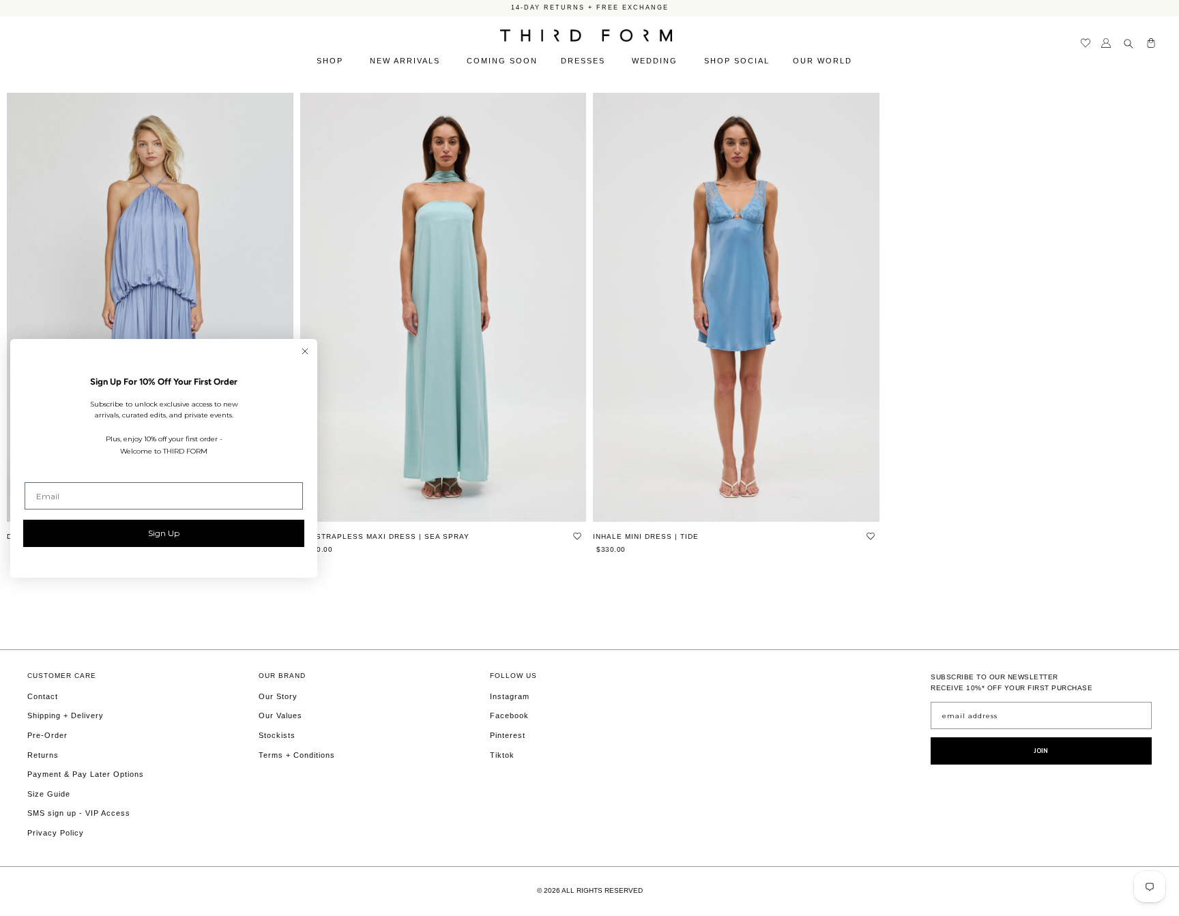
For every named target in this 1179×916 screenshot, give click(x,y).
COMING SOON (502, 61)
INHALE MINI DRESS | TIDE (646, 536)
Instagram (509, 696)
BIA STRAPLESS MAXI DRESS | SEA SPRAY (384, 536)
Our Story (278, 696)
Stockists (277, 735)
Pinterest (507, 735)
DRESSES (585, 61)
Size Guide (48, 794)
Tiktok (502, 755)
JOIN (1041, 751)
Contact (42, 696)
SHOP (332, 61)
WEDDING (656, 61)
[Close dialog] (305, 351)
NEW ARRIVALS (406, 61)
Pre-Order (47, 735)
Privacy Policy (55, 833)
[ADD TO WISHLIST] (577, 535)
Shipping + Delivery (65, 715)
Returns (43, 755)
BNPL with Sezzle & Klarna (589, 9)
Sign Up (163, 533)
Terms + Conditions (297, 755)
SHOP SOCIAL (737, 61)
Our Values (280, 715)
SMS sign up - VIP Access (78, 813)
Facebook (509, 715)
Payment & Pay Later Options (85, 774)
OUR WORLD (824, 61)
